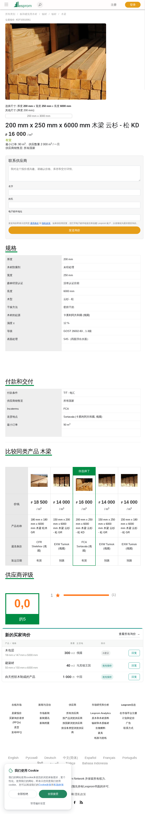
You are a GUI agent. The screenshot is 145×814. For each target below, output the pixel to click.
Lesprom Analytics (100, 713)
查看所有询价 (129, 634)
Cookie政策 (45, 784)
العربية (54, 763)
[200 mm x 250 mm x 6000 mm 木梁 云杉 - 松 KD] (55, 61)
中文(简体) (70, 758)
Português (129, 758)
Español (90, 758)
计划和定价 (128, 718)
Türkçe (70, 763)
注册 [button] (114, 4)
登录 (133, 4)
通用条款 (34, 223)
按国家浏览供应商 (72, 723)
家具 (100, 733)
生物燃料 (100, 728)
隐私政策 (46, 223)
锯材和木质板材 (100, 723)
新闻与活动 (44, 704)
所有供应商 (72, 713)
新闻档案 (45, 723)
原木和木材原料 (100, 718)
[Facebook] (75, 802)
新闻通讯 (45, 718)
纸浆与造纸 (100, 738)
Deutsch (50, 758)
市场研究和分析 (100, 704)
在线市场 (17, 704)
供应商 (72, 704)
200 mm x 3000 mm (38, 115)
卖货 (16, 727)
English (13, 758)
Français (109, 758)
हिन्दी (40, 763)
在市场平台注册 (128, 713)
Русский (31, 758)
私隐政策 (59, 784)
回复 (134, 653)
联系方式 (128, 728)
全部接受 (53, 794)
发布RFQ (16, 732)
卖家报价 (17, 713)
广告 (128, 723)
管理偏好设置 (37, 803)
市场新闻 (45, 713)
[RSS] (81, 802)
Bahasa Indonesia (95, 763)
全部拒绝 (23, 794)
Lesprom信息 (128, 704)
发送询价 (74, 230)
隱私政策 (80, 794)
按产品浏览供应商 (72, 718)
